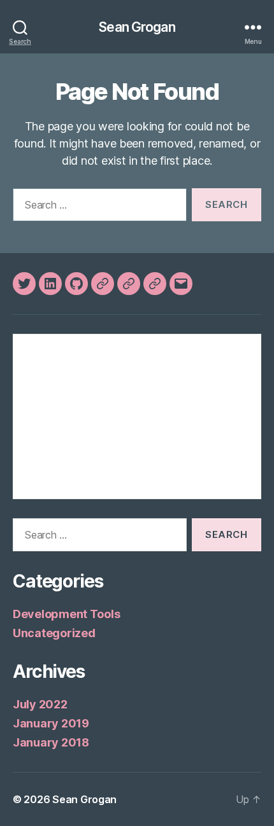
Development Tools (66, 614)
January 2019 (51, 723)
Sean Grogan (137, 27)
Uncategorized (54, 633)
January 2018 (51, 742)
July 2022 (40, 704)
